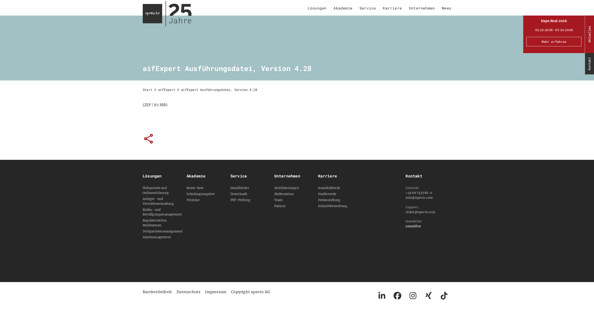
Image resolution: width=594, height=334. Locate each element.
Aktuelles (589, 34)
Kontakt (589, 63)
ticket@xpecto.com (420, 212)
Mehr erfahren (554, 41)
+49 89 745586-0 (419, 193)
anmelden (413, 226)
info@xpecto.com (419, 197)
